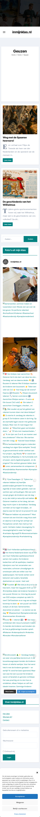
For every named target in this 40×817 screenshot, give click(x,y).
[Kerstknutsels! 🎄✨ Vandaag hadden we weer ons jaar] (20, 670)
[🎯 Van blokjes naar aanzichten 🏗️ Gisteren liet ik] (20, 390)
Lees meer (8, 160)
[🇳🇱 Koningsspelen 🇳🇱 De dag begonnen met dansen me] (20, 354)
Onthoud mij (9, 751)
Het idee (6, 714)
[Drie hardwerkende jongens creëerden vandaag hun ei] (20, 460)
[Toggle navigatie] (4, 32)
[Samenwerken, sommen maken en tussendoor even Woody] (20, 319)
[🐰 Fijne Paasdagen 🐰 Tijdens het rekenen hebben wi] (20, 495)
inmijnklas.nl (22, 32)
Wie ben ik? (7, 717)
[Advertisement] (20, 77)
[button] (36, 771)
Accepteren (20, 796)
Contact (6, 720)
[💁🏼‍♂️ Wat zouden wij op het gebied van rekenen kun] (20, 425)
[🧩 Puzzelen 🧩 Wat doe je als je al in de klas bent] (20, 600)
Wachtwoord (8, 741)
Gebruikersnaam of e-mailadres (16, 730)
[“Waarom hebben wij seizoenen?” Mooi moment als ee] (20, 530)
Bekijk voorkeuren (20, 808)
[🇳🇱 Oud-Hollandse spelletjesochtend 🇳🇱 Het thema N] (20, 565)
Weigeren (20, 802)
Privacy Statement (20, 814)
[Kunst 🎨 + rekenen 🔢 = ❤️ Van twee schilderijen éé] (20, 635)
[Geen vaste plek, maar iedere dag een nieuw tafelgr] (20, 284)
